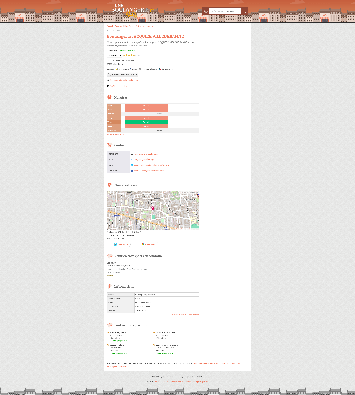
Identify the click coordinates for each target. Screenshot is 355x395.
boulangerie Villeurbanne (118, 367)
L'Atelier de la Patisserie (167, 345)
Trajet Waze (122, 244)
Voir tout (110, 276)
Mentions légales (176, 382)
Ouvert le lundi (114, 55)
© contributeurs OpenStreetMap (189, 192)
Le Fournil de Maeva (165, 332)
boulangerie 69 (233, 363)
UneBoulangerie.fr (137, 11)
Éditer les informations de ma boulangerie (185, 314)
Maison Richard (117, 345)
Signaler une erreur (115, 134)
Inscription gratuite (200, 382)
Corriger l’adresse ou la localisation (187, 229)
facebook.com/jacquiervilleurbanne (149, 171)
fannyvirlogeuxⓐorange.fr (145, 159)
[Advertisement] (225, 48)
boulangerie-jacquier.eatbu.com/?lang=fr (151, 165)
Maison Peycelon (118, 332)
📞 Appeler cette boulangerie (122, 74)
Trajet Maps (150, 244)
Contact (188, 382)
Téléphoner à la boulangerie (146, 154)
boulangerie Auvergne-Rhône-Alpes (210, 363)
